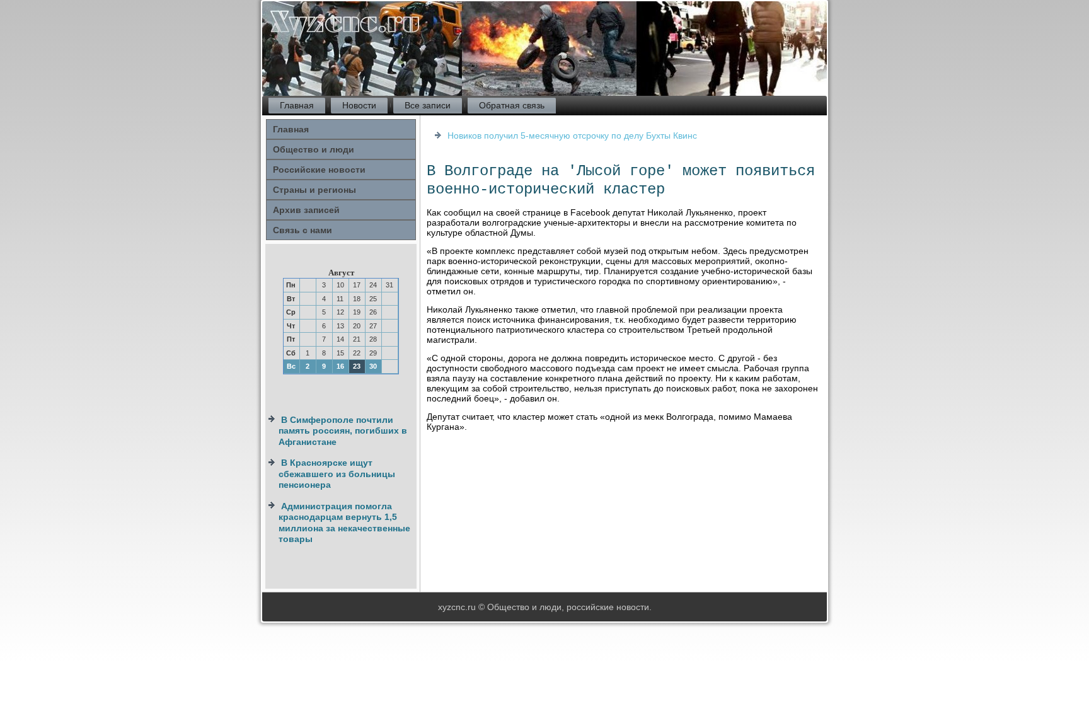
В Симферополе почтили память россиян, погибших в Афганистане (343, 431)
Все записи (428, 105)
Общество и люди (313, 149)
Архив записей (306, 210)
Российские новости (319, 169)
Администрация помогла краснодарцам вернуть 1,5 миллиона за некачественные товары (344, 523)
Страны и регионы (314, 190)
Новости (359, 105)
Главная (297, 105)
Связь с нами (302, 230)
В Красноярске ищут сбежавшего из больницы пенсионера (337, 474)
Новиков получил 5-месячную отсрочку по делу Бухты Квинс (572, 135)
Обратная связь (511, 105)
